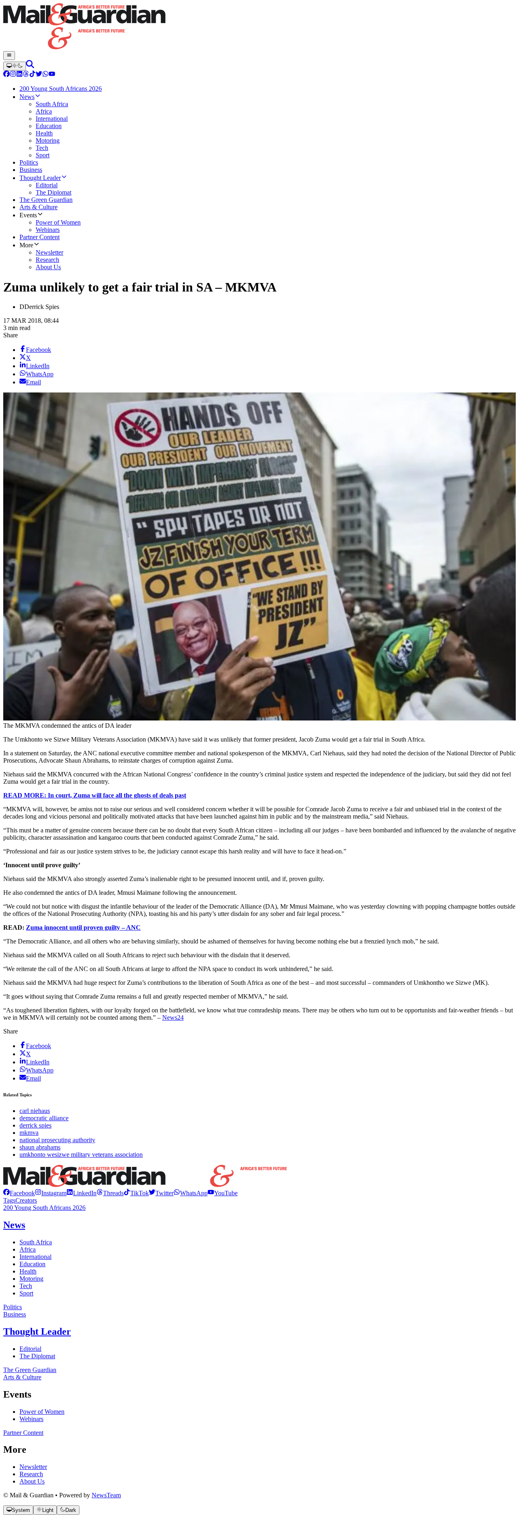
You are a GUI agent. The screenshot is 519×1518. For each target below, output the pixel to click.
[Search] (30, 65)
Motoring (31, 1278)
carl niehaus (34, 1110)
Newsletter (33, 1466)
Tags (9, 1200)
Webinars (31, 1418)
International (35, 1256)
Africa (27, 1249)
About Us (32, 1481)
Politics (12, 1307)
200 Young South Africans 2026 (44, 1207)
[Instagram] (13, 74)
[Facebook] (6, 74)
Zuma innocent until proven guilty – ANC (83, 927)
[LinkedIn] (19, 74)
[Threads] (26, 74)
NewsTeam (106, 1495)
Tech (25, 1285)
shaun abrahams (39, 1147)
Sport (26, 1293)
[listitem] (19, 1193)
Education (32, 1264)
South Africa (35, 1242)
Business (14, 1314)
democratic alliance (44, 1118)
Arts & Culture (22, 1377)
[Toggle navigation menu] (9, 55)
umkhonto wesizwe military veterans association (81, 1154)
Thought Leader (37, 1331)
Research (31, 1474)
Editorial (30, 1348)
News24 (173, 1017)
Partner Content (23, 1432)
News (14, 1225)
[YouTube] (52, 74)
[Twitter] (39, 74)
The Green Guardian (29, 1369)
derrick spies (35, 1125)
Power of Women (41, 1411)
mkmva (29, 1132)
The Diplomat (37, 1356)
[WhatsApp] (45, 74)
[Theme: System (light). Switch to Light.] (14, 66)
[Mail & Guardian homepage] (259, 27)
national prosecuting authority (57, 1139)
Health (27, 1271)
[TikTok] (32, 74)
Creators (26, 1200)
